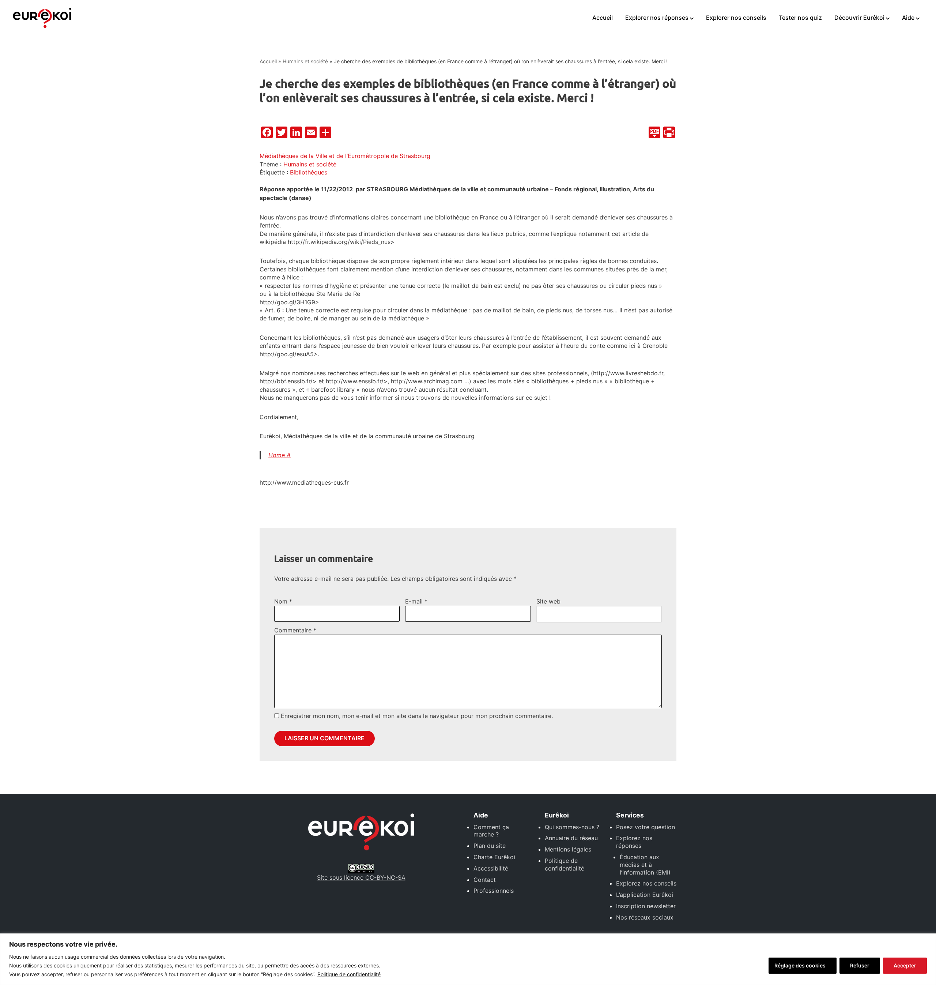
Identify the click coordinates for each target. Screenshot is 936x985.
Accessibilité (490, 868)
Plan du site (489, 845)
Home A (279, 455)
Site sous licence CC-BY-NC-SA (361, 877)
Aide (908, 17)
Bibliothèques (308, 172)
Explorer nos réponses (656, 17)
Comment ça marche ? (491, 830)
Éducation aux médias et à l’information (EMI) (645, 864)
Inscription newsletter (646, 906)
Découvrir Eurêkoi (859, 17)
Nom (283, 601)
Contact (484, 879)
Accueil (602, 17)
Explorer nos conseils (736, 17)
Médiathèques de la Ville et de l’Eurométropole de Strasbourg (345, 155)
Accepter (905, 965)
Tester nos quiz (800, 17)
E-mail (416, 601)
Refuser (859, 965)
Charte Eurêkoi (494, 857)
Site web (548, 601)
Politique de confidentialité (349, 974)
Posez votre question (645, 827)
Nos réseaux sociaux (644, 917)
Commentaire (295, 630)
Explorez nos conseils (646, 883)
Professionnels (493, 890)
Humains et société (305, 61)
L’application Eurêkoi (644, 894)
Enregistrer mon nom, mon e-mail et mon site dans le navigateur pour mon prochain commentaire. (417, 715)
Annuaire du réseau (571, 838)
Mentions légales (568, 849)
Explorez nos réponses (634, 841)
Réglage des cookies (800, 965)
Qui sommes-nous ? (572, 827)
